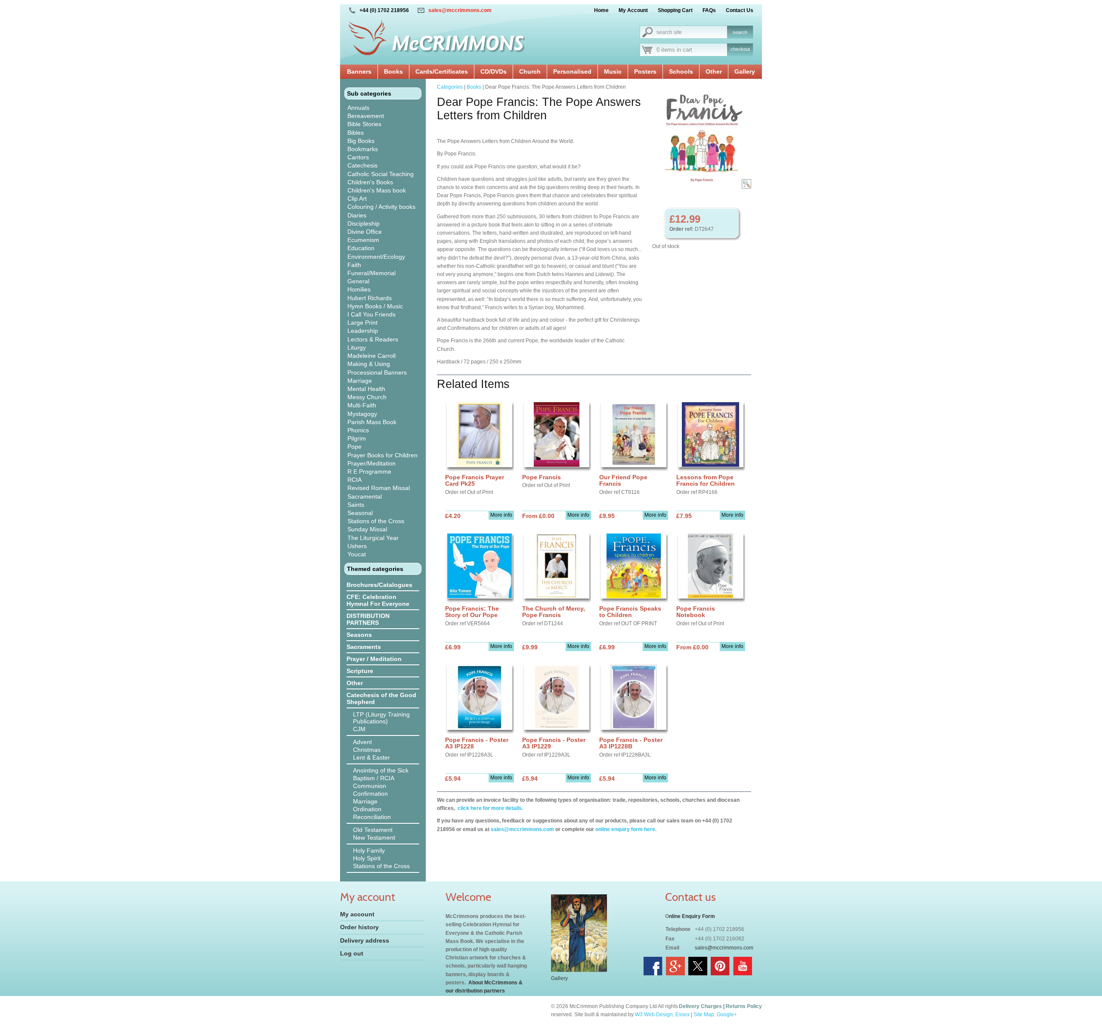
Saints (355, 504)
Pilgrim (356, 438)
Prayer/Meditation (371, 463)
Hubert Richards (369, 298)
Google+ (727, 1014)
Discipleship (363, 223)
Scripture (360, 670)
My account (357, 914)
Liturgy (356, 347)
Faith (354, 264)
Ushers (357, 546)
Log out (351, 953)
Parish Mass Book (371, 422)
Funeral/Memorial (371, 273)
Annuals (358, 107)
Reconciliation (372, 816)
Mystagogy (362, 413)
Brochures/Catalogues (379, 584)
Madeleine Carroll (371, 355)
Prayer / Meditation (374, 658)
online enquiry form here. (625, 829)
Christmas (367, 749)
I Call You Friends (371, 314)
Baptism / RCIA (373, 778)
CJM (359, 729)
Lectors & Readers (372, 339)
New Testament (374, 837)
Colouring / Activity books (381, 206)
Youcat (356, 554)
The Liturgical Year (373, 537)
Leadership (362, 330)
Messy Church (367, 397)
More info (501, 515)
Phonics (358, 430)
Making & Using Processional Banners (377, 367)
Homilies (359, 289)
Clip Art (357, 198)
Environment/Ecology (376, 256)
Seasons (359, 634)
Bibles (355, 132)
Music (613, 71)
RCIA (354, 479)
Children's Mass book (376, 190)
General (358, 281)
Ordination (367, 809)
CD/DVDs (493, 71)
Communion (369, 785)
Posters (645, 71)
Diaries (356, 215)
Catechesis (362, 165)
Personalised (572, 71)
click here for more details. (489, 808)
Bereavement (365, 115)
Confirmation (370, 793)
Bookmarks (362, 149)
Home (601, 10)
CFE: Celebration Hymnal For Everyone (378, 600)
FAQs (709, 10)
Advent (362, 741)
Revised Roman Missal (378, 487)
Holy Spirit (367, 858)
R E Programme (369, 471)
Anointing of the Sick (381, 770)
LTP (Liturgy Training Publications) (381, 718)
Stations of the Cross (375, 521)
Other (714, 71)
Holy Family (369, 850)
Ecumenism (363, 239)
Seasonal (360, 512)
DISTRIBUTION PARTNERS (368, 619)
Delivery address (364, 940)
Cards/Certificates (441, 71)
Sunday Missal (367, 529)
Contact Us (739, 10)
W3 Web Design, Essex (662, 1014)
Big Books (361, 140)
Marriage (359, 380)
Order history (359, 927)
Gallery (744, 71)
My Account (633, 10)
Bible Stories (364, 124)
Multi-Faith (361, 405)
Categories (450, 87)
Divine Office (364, 231)
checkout (740, 49)
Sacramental (364, 496)
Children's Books (370, 182)
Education (361, 248)
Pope (354, 446)
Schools (681, 71)
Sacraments (364, 646)
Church (530, 71)
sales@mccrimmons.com (460, 10)
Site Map (703, 1014)
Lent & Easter (371, 757)
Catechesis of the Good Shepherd (381, 698)
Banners (359, 71)
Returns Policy (744, 1006)
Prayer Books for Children (382, 455)
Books (393, 71)
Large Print (362, 322)
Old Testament (373, 829)
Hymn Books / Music (375, 306)
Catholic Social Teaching (380, 174)
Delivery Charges (700, 1006)
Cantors (358, 157)
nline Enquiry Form (692, 916)
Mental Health (366, 388)
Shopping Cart (675, 10)
